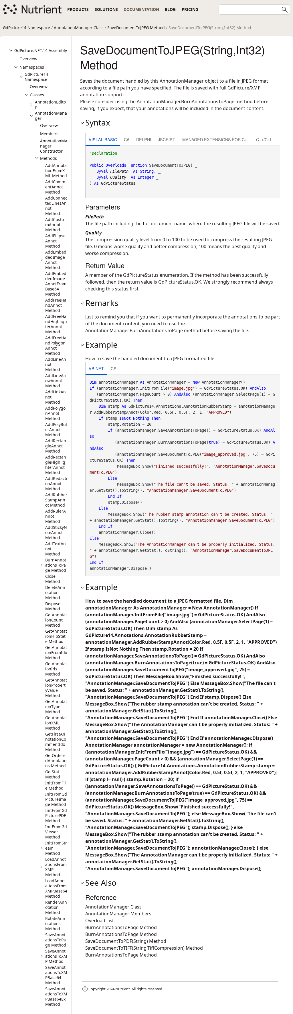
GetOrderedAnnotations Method (55, 760)
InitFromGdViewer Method (56, 832)
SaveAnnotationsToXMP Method (56, 956)
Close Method (52, 578)
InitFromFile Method (55, 785)
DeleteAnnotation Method (55, 592)
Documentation (141, 9)
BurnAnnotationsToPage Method (55, 565)
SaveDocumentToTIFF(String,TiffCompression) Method (144, 948)
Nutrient (122, 988)
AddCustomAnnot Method (54, 224)
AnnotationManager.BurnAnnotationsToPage (185, 101)
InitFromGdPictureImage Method (56, 799)
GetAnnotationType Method (56, 706)
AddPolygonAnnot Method (55, 413)
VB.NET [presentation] (96, 368)
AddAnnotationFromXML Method (56, 170)
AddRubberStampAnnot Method (56, 500)
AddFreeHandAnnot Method (55, 305)
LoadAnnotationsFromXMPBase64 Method (56, 888)
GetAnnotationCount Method (56, 620)
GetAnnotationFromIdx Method (56, 652)
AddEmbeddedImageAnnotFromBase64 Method (55, 284)
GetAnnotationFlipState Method (56, 636)
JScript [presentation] (166, 139)
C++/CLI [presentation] (263, 139)
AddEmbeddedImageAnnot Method (55, 259)
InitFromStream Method (56, 848)
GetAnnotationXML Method (56, 723)
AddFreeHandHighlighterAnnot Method (56, 324)
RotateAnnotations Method (55, 923)
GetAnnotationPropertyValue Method (56, 687)
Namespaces (31, 67)
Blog (170, 9)
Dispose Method (52, 606)
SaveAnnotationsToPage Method (55, 940)
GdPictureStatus (118, 183)
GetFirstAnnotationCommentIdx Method (55, 741)
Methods (48, 158)
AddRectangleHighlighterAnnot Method (55, 464)
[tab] (103, 140)
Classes (37, 94)
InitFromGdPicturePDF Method (56, 815)
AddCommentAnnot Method (55, 187)
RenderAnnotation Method (56, 907)
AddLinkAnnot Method (55, 397)
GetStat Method (52, 774)
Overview (28, 58)
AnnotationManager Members (118, 914)
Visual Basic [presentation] (103, 139)
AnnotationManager (51, 115)
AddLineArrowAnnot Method (56, 381)
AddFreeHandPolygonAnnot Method (55, 345)
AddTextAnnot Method (55, 549)
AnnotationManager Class (79, 27)
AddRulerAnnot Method (55, 516)
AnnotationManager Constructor (53, 146)
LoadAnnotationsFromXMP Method (56, 866)
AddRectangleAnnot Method (55, 446)
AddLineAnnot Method (55, 364)
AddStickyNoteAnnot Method (56, 532)
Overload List (99, 920)
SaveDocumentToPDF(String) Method (125, 941)
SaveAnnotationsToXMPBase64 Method (56, 975)
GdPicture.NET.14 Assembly (40, 50)
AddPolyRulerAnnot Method (56, 429)
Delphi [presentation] (143, 139)
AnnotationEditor (50, 104)
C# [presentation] (126, 139)
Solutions (106, 9)
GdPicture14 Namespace (26, 27)
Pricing (190, 9)
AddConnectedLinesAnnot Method (56, 205)
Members (49, 133)
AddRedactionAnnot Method (56, 483)
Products (78, 9)
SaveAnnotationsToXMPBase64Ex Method (56, 996)
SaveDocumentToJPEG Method (136, 27)
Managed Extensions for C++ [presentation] (215, 139)
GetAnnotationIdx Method (56, 669)
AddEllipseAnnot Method (55, 241)
